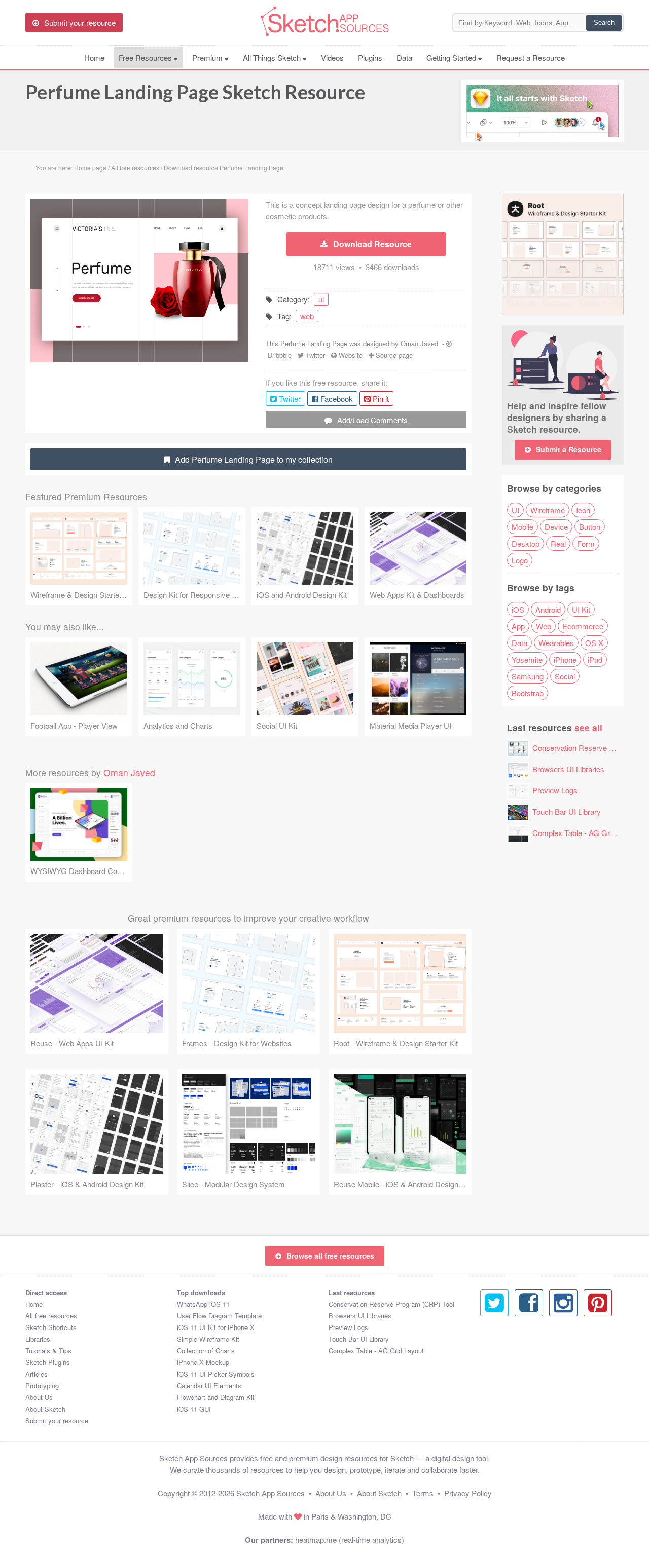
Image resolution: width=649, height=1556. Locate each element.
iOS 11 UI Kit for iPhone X (216, 1327)
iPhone (565, 659)
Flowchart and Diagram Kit (216, 1397)
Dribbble (280, 355)
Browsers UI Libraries (568, 769)
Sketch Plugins (47, 1362)
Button (589, 526)
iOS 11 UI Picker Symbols (216, 1374)
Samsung (528, 676)
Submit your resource (56, 1420)
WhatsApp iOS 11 (203, 1304)
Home (94, 57)
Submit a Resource (568, 449)
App (518, 626)
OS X (594, 642)
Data (404, 57)
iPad (595, 659)
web (307, 316)
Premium (208, 57)
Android (548, 609)
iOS (518, 609)
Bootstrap (528, 693)
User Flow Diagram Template (219, 1315)
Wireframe (547, 510)
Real (558, 543)
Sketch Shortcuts (51, 1327)
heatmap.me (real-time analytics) (349, 1539)
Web (543, 626)
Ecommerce (582, 626)
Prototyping (42, 1385)
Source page (394, 355)
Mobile (522, 526)
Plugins (370, 57)
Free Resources (146, 57)
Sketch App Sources (270, 1493)
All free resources (51, 1315)
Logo (520, 560)
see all (588, 727)
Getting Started (452, 57)
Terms (423, 1493)
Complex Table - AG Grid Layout (586, 832)
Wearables (556, 642)
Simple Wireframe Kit (208, 1339)
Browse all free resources (330, 1255)
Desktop (525, 543)
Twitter (315, 355)
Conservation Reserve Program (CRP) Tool (391, 1304)
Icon (583, 510)
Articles (36, 1374)
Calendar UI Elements (209, 1385)
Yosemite (527, 659)
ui (321, 299)
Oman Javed (419, 343)
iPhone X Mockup (203, 1362)
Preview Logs (555, 790)
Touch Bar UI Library (566, 811)
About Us (39, 1397)
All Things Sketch (273, 57)
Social (565, 676)
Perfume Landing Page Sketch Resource (195, 91)
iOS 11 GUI (194, 1409)
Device (556, 526)
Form (586, 543)
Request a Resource (530, 57)
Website (351, 355)
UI (515, 510)
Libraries (37, 1339)
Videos (332, 57)
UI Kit (581, 609)
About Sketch (45, 1409)
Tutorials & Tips (48, 1350)
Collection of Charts (206, 1350)
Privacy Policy (468, 1493)
